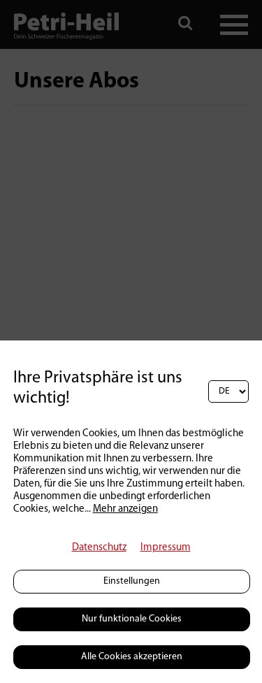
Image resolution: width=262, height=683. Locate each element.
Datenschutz (99, 547)
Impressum (165, 547)
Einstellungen (131, 581)
